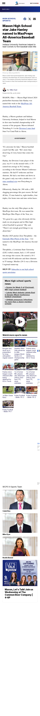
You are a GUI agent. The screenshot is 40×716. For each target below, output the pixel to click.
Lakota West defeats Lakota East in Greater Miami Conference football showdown (20, 295)
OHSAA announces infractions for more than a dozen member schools (19, 302)
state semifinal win (10, 181)
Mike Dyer (13, 90)
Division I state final (27, 128)
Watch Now (34, 3)
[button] (8, 349)
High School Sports (9, 20)
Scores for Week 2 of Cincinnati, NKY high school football (19, 288)
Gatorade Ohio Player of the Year (16, 238)
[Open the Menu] (4, 3)
